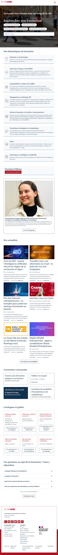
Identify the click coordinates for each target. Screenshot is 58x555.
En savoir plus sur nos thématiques (29, 450)
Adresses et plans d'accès (27, 532)
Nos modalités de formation (12, 394)
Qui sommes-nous (9, 525)
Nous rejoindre (24, 528)
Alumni (6, 532)
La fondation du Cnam (10, 530)
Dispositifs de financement (12, 380)
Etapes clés (34, 382)
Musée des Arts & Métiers (27, 536)
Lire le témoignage (29, 230)
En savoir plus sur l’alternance (29, 429)
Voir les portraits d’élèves (13, 172)
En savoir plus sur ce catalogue (12, 429)
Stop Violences (24, 541)
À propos (22, 525)
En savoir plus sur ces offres (12, 450)
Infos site (6, 546)
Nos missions (8, 528)
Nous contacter (24, 530)
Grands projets (8, 536)
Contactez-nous (29, 496)
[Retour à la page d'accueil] (6, 2)
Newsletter (51, 546)
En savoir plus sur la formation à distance (46, 428)
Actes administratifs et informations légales (27, 547)
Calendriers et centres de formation (41, 396)
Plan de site (23, 543)
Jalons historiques (9, 527)
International (23, 539)
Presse (22, 527)
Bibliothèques (24, 537)
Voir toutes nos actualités (29, 361)
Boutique (22, 534)
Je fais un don (8, 534)
